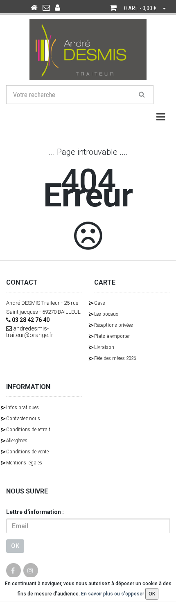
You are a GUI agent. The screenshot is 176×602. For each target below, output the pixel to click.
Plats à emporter (112, 336)
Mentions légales (24, 462)
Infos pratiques (22, 407)
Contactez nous (23, 418)
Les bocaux (106, 314)
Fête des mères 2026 (115, 358)
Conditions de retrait (28, 429)
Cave (99, 303)
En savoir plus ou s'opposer (112, 594)
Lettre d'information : (35, 512)
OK (15, 546)
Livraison (104, 347)
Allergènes (16, 440)
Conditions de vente (27, 451)
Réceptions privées (113, 325)
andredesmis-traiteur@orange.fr (29, 331)
